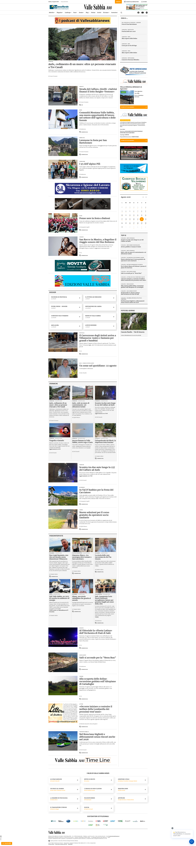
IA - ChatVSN (6, 843)
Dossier (81, 12)
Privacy (1, 838)
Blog (87, 12)
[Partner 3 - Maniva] (68, 821)
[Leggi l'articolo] (82, 44)
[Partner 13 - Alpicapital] (135, 821)
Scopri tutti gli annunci (127, 107)
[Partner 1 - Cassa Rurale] (53, 821)
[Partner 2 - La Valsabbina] (60, 821)
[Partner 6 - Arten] (90, 821)
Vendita (123, 92)
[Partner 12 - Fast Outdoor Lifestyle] (127, 821)
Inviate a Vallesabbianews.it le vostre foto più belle (131, 335)
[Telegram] (147, 13)
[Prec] (143, 197)
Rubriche (51, 12)
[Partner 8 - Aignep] (105, 821)
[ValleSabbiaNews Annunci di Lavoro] (134, 116)
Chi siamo (105, 12)
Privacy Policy (51, 844)
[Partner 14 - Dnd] (142, 821)
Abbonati (118, 1)
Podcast (93, 12)
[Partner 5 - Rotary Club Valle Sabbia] (83, 821)
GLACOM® (70, 844)
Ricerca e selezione (125, 120)
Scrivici (99, 12)
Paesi (74, 12)
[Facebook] (138, 13)
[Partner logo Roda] (98, 825)
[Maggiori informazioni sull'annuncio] (127, 97)
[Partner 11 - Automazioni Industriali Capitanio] (120, 821)
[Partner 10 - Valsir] (112, 821)
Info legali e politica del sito (61, 844)
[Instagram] (142, 12)
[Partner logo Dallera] (98, 821)
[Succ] (146, 197)
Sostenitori (114, 12)
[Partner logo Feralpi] (90, 825)
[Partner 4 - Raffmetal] (75, 821)
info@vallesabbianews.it (114, 836)
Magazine (59, 12)
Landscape (68, 12)
